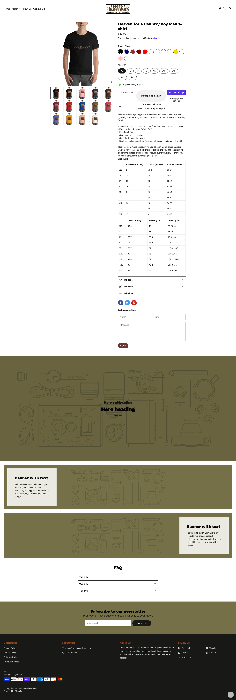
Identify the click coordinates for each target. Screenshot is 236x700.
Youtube (213, 648)
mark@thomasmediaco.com (78, 648)
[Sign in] (220, 9)
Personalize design (151, 96)
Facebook (186, 648)
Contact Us (39, 9)
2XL (163, 71)
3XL (173, 71)
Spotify (212, 652)
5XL (132, 77)
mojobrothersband (28, 688)
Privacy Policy (10, 648)
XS (122, 71)
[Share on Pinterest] (134, 302)
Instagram (186, 657)
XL (154, 71)
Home (7, 9)
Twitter (185, 652)
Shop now (118, 415)
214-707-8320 (71, 652)
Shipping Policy (11, 657)
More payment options (176, 99)
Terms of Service (11, 662)
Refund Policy (10, 652)
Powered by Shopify (13, 691)
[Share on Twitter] (127, 302)
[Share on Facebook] (120, 302)
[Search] (229, 9)
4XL (122, 77)
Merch (15, 9)
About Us (26, 9)
